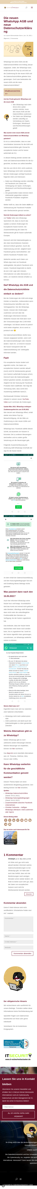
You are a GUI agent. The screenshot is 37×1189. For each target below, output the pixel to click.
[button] (5, 820)
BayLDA (10, 753)
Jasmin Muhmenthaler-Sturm (14, 35)
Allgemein (6, 38)
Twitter (9, 218)
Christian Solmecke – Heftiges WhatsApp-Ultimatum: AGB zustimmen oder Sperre (19, 809)
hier (13, 749)
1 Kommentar (14, 38)
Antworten (29, 894)
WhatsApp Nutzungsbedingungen (17, 798)
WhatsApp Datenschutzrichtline (16, 793)
